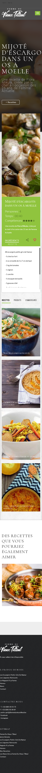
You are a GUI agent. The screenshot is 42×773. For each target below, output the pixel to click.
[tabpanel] (21, 268)
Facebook (4, 715)
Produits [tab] (17, 300)
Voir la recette (34, 354)
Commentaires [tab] (31, 300)
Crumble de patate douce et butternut (17, 403)
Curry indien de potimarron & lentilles (18, 507)
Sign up (10, 3)
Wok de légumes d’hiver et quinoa (20, 456)
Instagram (4, 718)
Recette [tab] (12, 244)
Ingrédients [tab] (12, 240)
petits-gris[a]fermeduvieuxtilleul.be (13, 712)
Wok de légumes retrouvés (16, 353)
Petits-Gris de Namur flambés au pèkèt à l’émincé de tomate (22, 600)
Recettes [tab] (6, 300)
